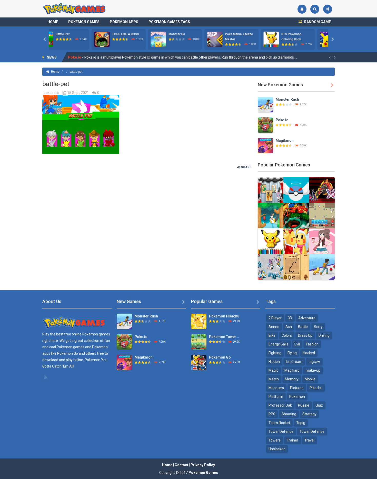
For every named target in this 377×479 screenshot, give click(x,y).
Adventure (306, 318)
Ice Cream (294, 362)
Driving (324, 335)
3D (290, 318)
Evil (297, 344)
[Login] (301, 9)
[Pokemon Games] (74, 8)
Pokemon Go (220, 357)
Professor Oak (280, 405)
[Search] (314, 9)
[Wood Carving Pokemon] (296, 267)
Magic (273, 370)
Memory (292, 379)
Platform (276, 397)
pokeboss (51, 93)
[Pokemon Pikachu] (198, 321)
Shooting (289, 414)
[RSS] (46, 377)
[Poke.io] (265, 125)
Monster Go (134, 34)
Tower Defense (312, 431)
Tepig (300, 423)
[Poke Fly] (296, 189)
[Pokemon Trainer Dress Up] (322, 241)
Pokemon (297, 397)
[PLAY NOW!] (59, 39)
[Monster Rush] (265, 104)
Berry (318, 327)
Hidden (274, 362)
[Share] (327, 9)
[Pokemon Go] (198, 362)
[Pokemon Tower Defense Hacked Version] (322, 215)
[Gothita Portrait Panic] (270, 189)
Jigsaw (314, 362)
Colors (287, 335)
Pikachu (316, 388)
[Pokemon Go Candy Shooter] (296, 215)
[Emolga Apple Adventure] (270, 215)
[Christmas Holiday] (296, 241)
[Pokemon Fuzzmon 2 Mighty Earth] (322, 189)
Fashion (312, 344)
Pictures (296, 388)
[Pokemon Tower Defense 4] (198, 342)
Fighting (275, 353)
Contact (181, 465)
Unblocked (277, 449)
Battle (303, 327)
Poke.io (282, 120)
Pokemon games (96, 334)
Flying (292, 353)
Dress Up (305, 335)
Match (274, 379)
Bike (272, 335)
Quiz (319, 405)
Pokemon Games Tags (169, 22)
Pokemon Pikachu (224, 316)
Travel (309, 440)
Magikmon (77, 60)
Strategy (309, 414)
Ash (288, 327)
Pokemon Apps (124, 22)
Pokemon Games (84, 22)
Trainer (292, 440)
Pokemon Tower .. (224, 337)
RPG (272, 414)
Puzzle (303, 405)
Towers (275, 440)
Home (52, 22)
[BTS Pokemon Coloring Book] (270, 241)
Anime (274, 327)
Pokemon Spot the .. (309, 34)
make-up (313, 370)
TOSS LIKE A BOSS (82, 34)
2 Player (275, 318)
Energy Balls (278, 344)
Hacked (309, 353)
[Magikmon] (265, 145)
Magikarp (292, 370)
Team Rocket (279, 423)
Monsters (276, 388)
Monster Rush (287, 99)
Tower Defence (281, 431)
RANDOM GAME (317, 22)
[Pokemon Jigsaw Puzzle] (270, 267)
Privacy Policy (203, 465)
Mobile (310, 379)
